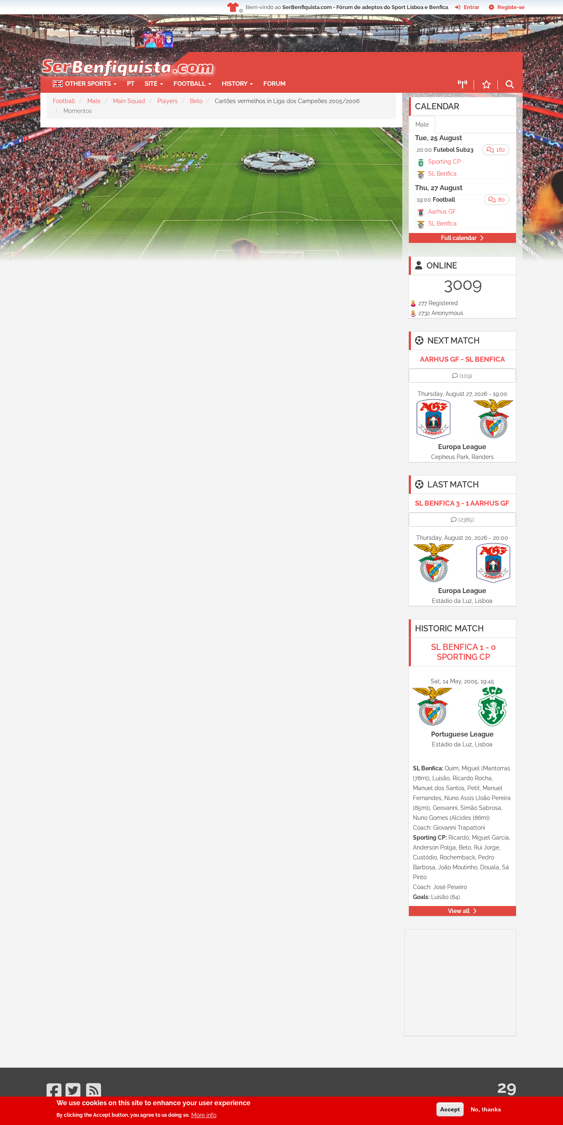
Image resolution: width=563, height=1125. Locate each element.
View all (458, 911)
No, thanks (486, 1109)
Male (94, 101)
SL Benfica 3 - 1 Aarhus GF (462, 503)
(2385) (466, 519)
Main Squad (129, 101)
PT (130, 83)
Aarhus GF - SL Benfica (462, 359)
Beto (196, 101)
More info (203, 1114)
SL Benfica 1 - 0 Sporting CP (463, 652)
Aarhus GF (442, 211)
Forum (274, 83)
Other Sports (89, 83)
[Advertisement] (310, 64)
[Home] (127, 56)
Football (190, 83)
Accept (450, 1109)
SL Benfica (442, 173)
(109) (466, 375)
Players (167, 101)
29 (506, 1087)
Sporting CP (444, 161)
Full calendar (458, 238)
